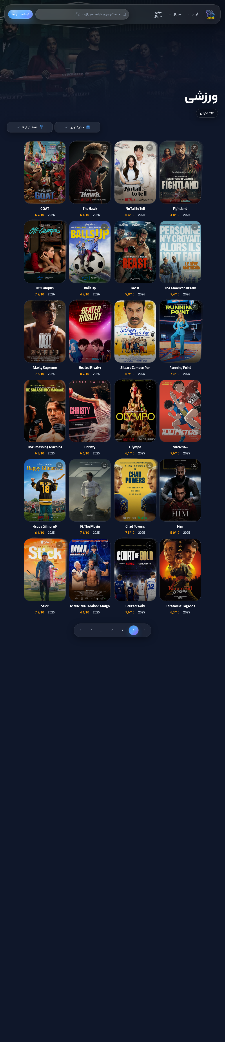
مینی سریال (158, 14)
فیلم (195, 14)
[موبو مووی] (211, 14)
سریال (177, 14)
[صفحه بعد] (80, 630)
